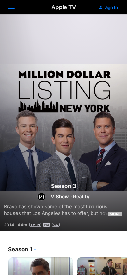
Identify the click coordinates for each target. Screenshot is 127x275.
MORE (115, 214)
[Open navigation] (15, 7)
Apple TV (63, 7)
